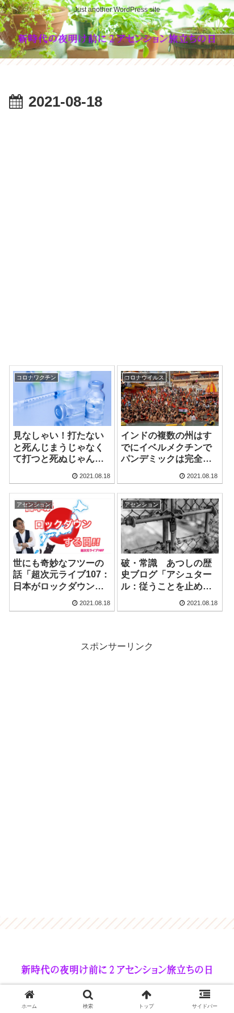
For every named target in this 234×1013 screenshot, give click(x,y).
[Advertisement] (117, 237)
